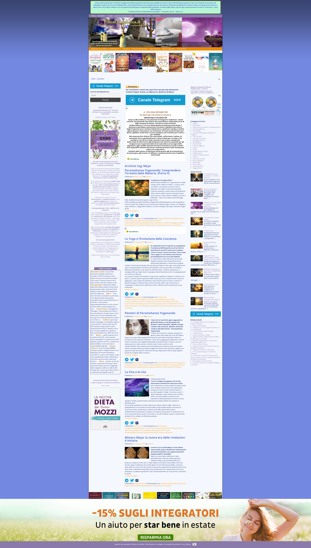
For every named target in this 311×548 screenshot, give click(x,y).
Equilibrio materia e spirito (141, 301)
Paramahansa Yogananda (170, 365)
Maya (149, 221)
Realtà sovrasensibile (151, 306)
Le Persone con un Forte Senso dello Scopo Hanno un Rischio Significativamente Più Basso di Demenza (205, 357)
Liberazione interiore (137, 365)
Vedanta (163, 225)
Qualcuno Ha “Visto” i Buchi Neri (204, 350)
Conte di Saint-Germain (139, 49)
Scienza (139, 433)
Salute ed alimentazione (201, 155)
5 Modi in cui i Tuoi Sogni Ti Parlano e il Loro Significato (205, 328)
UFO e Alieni (197, 164)
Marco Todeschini (168, 49)
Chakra (195, 123)
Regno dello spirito (152, 223)
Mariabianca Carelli (139, 430)
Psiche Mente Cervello (200, 151)
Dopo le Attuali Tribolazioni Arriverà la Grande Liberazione (205, 347)
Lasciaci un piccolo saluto (123, 16)
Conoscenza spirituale (155, 299)
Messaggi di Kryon (199, 140)
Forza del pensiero (150, 304)
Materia (149, 430)
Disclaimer (156, 16)
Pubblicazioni (197, 153)
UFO (159, 486)
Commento (177, 367)
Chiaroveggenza (141, 299)
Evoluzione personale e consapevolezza (206, 127)
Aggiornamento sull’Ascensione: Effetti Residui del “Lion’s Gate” (205, 338)
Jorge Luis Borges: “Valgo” (201, 335)
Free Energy (197, 131)
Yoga (175, 306)
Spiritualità (137, 218)
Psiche (195, 149)
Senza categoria (198, 161)
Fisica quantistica (138, 304)
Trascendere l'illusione (143, 225)
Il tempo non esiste (199, 138)
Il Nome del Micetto (199, 326)
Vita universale (152, 433)
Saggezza (176, 223)
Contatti (110, 16)
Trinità (144, 433)
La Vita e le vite (135, 372)
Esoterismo (138, 426)
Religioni (133, 433)
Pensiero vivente (137, 306)
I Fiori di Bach (197, 136)
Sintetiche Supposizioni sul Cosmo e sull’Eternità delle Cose (204, 341)
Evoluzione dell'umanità (159, 301)
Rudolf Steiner (114, 49)
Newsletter (101, 16)
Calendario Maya (166, 483)
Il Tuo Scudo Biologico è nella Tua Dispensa (203, 353)
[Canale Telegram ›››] (155, 105)
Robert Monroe (155, 49)
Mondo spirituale (167, 304)
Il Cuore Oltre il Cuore (200, 344)
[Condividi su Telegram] (127, 216)
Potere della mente (151, 367)
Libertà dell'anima (150, 365)
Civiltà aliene (177, 483)
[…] (192, 185)
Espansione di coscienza (144, 428)
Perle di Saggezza (199, 146)
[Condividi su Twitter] (131, 216)
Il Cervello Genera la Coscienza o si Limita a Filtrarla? (204, 323)
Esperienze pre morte (98, 49)
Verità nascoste (139, 483)
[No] (308, 544)
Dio (169, 218)
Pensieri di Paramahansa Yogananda (150, 313)
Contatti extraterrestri (136, 486)
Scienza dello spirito (166, 306)
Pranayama (141, 223)
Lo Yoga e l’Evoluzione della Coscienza (151, 239)
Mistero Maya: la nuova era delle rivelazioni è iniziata (155, 439)
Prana (135, 223)
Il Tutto (172, 428)
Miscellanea (197, 142)
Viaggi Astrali (197, 168)
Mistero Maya (152, 486)
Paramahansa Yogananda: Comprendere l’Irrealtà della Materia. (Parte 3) (152, 171)
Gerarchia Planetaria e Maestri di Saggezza (203, 134)
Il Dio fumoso (181, 49)
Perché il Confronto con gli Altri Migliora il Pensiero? (205, 364)
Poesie (195, 148)
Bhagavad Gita (162, 218)
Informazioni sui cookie (143, 16)
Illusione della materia (139, 221)
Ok (194, 544)
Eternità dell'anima (171, 363)
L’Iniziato (125, 49)
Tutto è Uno (155, 225)
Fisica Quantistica (199, 129)
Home (93, 16)
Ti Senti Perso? (198, 333)
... (105, 184)
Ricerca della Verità (165, 223)
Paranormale (197, 144)
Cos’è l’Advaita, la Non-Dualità (203, 331)
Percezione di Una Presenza (202, 361)
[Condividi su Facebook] (136, 216)
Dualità (173, 218)
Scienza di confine (199, 159)
